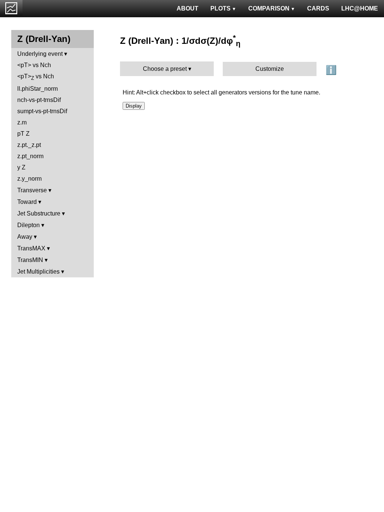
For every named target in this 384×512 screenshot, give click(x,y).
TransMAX (31, 248)
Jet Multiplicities (38, 271)
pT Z (23, 133)
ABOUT (187, 8)
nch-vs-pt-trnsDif (39, 100)
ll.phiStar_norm (37, 88)
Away (24, 237)
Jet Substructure (38, 213)
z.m (22, 122)
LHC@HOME (359, 8)
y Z (21, 167)
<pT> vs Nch (34, 65)
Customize (269, 69)
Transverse (32, 190)
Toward (27, 202)
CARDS (318, 8)
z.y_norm (29, 178)
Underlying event (40, 54)
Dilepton (28, 225)
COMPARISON (269, 8)
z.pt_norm (30, 156)
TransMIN (30, 260)
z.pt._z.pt (29, 145)
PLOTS (220, 8)
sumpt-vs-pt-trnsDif (42, 111)
